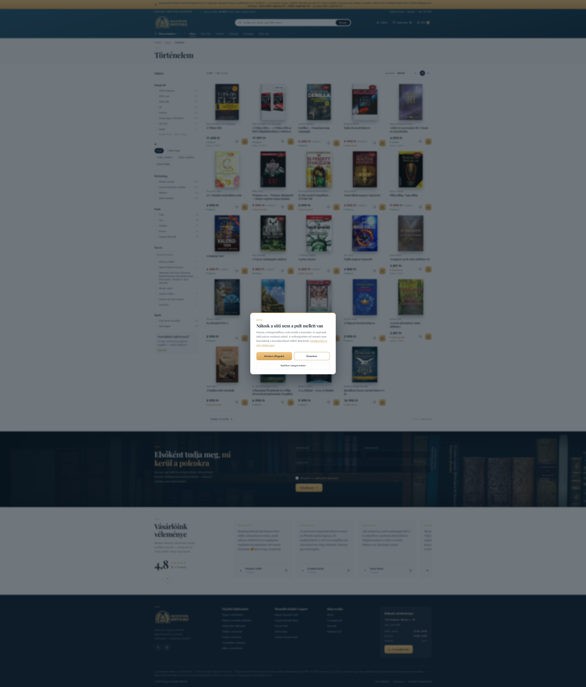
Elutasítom (311, 356)
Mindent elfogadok (274, 356)
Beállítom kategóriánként (293, 365)
